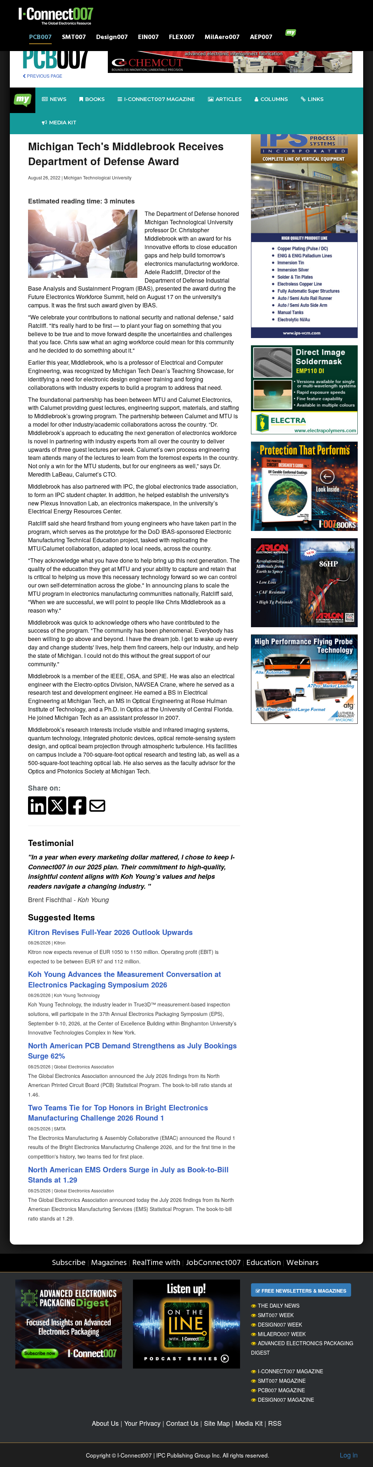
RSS (275, 1423)
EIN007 (148, 38)
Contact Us (182, 1423)
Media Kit (249, 1423)
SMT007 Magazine (282, 1380)
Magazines (109, 1263)
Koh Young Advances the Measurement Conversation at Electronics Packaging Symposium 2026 (124, 979)
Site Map (217, 1423)
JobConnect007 (213, 1263)
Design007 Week (280, 1324)
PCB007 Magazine (281, 1390)
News (58, 99)
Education (263, 1263)
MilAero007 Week (282, 1334)
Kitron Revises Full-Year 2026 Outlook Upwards (110, 932)
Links (315, 99)
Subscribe (69, 1263)
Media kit (62, 122)
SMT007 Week (276, 1315)
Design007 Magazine (286, 1399)
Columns (274, 99)
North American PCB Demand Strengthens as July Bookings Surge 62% (132, 1050)
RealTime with (156, 1263)
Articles (229, 99)
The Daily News (278, 1305)
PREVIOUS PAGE (44, 76)
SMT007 (74, 38)
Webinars (302, 1263)
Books (95, 99)
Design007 (112, 38)
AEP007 (261, 38)
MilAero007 (222, 38)
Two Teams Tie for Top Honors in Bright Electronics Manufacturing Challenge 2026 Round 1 (118, 1112)
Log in (349, 1454)
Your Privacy (142, 1423)
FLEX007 (182, 38)
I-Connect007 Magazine (159, 99)
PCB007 (40, 38)
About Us (105, 1423)
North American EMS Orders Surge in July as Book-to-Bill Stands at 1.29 (128, 1174)
